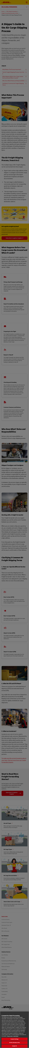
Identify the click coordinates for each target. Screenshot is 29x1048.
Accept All (14, 1046)
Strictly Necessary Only (14, 1042)
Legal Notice (15, 1036)
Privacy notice (10, 1036)
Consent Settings (14, 1039)
